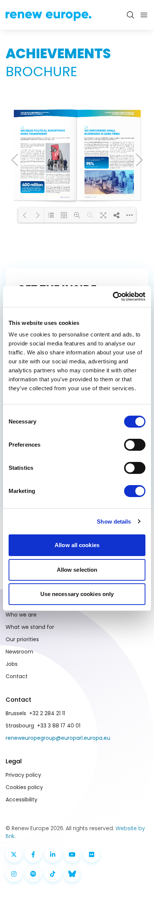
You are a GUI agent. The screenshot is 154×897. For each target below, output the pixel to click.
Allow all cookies (77, 545)
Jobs (12, 664)
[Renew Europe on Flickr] (91, 854)
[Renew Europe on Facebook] (33, 854)
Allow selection (77, 570)
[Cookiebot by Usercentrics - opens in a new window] (112, 296)
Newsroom (19, 651)
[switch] (134, 445)
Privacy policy (23, 775)
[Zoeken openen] (130, 14)
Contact (17, 676)
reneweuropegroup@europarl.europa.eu (58, 738)
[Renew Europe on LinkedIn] (52, 854)
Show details (114, 521)
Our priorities (22, 639)
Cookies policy (24, 787)
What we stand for (30, 627)
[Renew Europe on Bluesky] (72, 874)
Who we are (21, 614)
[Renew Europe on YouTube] (72, 854)
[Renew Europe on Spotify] (33, 874)
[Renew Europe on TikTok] (52, 874)
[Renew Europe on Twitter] (14, 854)
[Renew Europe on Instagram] (14, 874)
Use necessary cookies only (77, 594)
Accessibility (21, 799)
